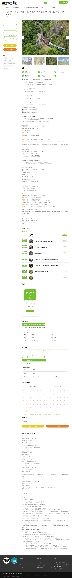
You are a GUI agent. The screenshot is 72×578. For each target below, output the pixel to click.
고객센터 (54, 7)
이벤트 (45, 7)
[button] (45, 235)
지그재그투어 (64, 562)
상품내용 (8, 25)
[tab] (45, 235)
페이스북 (23, 565)
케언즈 (10, 16)
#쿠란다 (11, 58)
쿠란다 (13, 16)
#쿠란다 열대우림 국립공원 (9, 63)
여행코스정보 (9, 28)
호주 (7, 16)
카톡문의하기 (10, 45)
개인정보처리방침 (41, 565)
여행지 (7, 7)
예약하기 (10, 49)
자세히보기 (65, 234)
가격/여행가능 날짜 (10, 35)
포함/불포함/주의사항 (9, 39)
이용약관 (39, 562)
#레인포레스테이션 (8, 66)
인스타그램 (24, 567)
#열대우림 (6, 68)
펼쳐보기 (25, 231)
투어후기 (17, 7)
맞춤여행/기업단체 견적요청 (32, 7)
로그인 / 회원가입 (63, 2)
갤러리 (7, 21)
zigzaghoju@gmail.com (62, 570)
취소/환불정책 (40, 567)
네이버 (23, 562)
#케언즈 (5, 58)
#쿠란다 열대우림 (7, 60)
